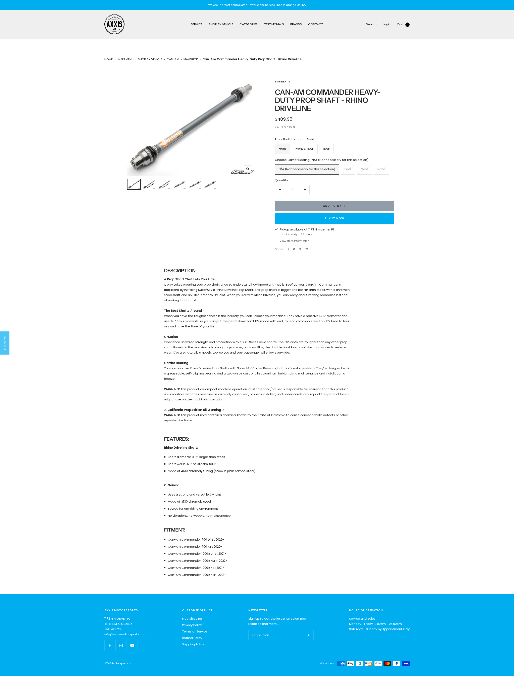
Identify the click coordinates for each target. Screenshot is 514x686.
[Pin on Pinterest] (294, 249)
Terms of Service (194, 631)
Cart (402, 24)
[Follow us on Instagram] (120, 645)
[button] (4, 343)
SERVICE (196, 24)
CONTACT (315, 24)
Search (371, 24)
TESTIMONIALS (274, 24)
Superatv (282, 81)
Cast (364, 169)
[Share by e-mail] (306, 249)
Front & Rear (305, 148)
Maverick (191, 59)
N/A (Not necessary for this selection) (307, 169)
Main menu (126, 59)
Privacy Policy (192, 625)
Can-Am (173, 59)
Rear (326, 148)
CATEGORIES (249, 24)
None (381, 169)
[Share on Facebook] (288, 249)
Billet (348, 169)
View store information (294, 241)
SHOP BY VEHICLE (221, 24)
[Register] (308, 635)
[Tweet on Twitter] (300, 249)
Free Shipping (192, 618)
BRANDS (296, 24)
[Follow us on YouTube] (132, 645)
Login (387, 24)
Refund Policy (192, 638)
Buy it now (334, 218)
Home (108, 59)
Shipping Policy (193, 644)
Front (282, 148)
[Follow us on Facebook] (109, 645)
